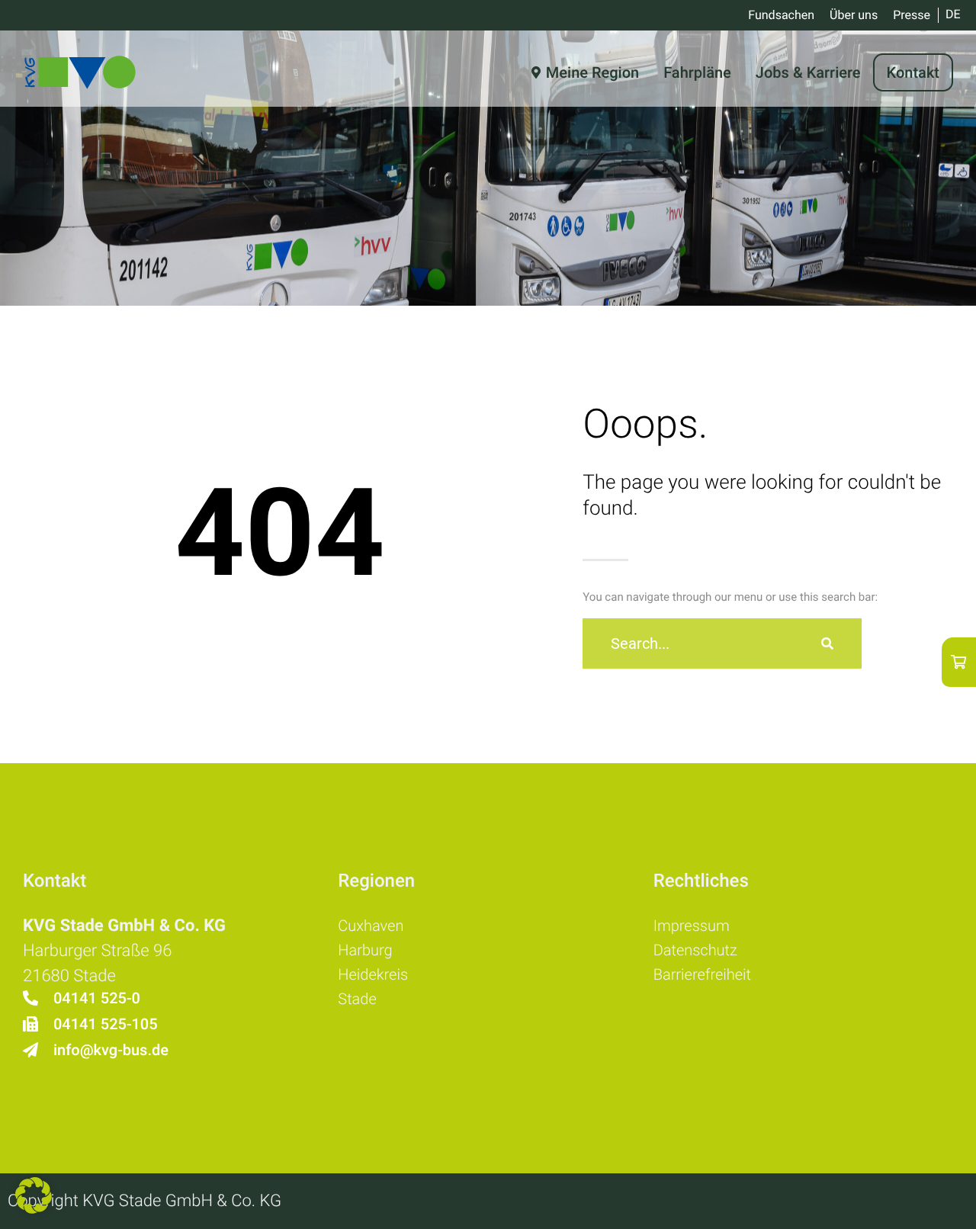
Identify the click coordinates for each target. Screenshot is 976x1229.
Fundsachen (781, 15)
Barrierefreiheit (702, 974)
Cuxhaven (370, 925)
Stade (357, 999)
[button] (33, 1195)
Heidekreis (373, 974)
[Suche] (827, 643)
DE (953, 14)
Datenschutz (695, 950)
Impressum (691, 925)
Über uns (854, 15)
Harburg (365, 950)
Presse (911, 15)
